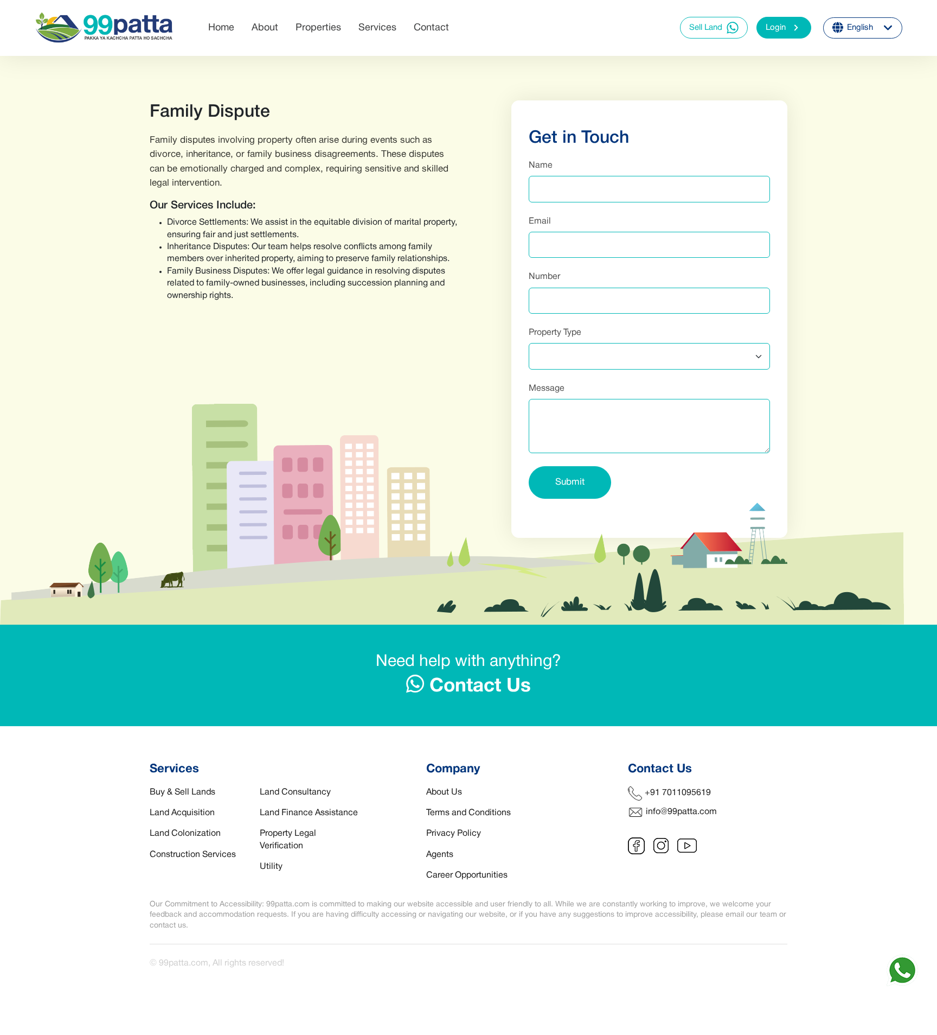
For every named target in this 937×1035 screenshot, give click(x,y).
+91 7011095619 (678, 793)
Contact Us (477, 686)
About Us (444, 792)
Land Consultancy (295, 792)
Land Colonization (185, 833)
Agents (439, 855)
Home (221, 28)
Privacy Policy (453, 833)
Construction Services (193, 855)
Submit (570, 482)
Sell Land (705, 27)
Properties (318, 28)
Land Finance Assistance (309, 813)
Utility (271, 867)
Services (377, 28)
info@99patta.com (681, 812)
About (265, 28)
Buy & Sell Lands (182, 792)
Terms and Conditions (468, 813)
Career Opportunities (467, 875)
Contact (431, 28)
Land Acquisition (182, 813)
